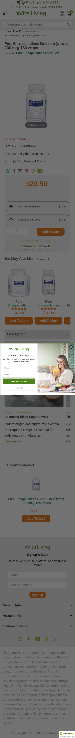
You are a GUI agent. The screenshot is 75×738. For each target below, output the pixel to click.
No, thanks (19, 388)
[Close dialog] (71, 347)
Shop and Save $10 (19, 381)
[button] (67, 734)
